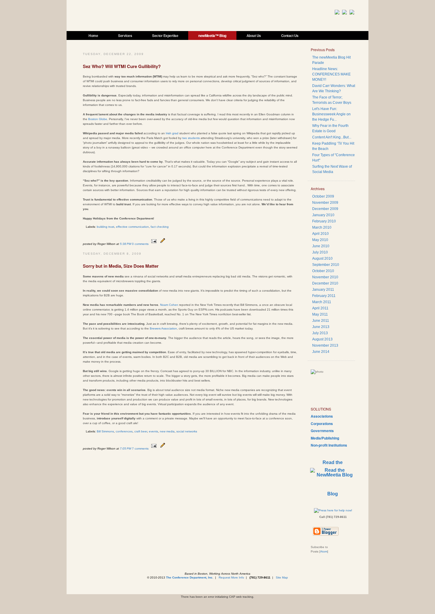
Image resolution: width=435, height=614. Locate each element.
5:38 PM (126, 243)
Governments (322, 430)
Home (93, 35)
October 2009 (323, 196)
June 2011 (320, 321)
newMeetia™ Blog (212, 35)
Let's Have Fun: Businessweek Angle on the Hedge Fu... (331, 114)
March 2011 (321, 302)
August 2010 (322, 258)
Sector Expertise (165, 35)
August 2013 (322, 339)
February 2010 (324, 221)
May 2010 (320, 240)
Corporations (322, 423)
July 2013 (320, 333)
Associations (322, 416)
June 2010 (320, 246)
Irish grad (172, 133)
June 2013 (320, 327)
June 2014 (320, 352)
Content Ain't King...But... (331, 137)
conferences (124, 431)
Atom (323, 551)
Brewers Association (163, 328)
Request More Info (231, 577)
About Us (253, 35)
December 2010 (325, 283)
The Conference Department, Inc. (189, 577)
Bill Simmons (105, 431)
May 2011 (320, 314)
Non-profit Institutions (329, 445)
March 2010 (321, 227)
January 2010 (323, 215)
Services (125, 35)
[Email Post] (153, 243)
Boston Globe (97, 119)
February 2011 (324, 296)
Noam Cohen (169, 304)
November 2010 (325, 277)
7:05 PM (126, 448)
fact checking (160, 226)
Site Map (282, 577)
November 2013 (325, 345)
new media (167, 431)
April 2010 (320, 234)
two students (191, 138)
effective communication (132, 226)
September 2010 (325, 265)
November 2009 (325, 203)
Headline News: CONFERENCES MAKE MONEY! (331, 74)
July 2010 (320, 252)
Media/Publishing (325, 438)
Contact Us (290, 35)
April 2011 (320, 308)
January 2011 (323, 289)
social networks (186, 431)
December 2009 (325, 209)
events (153, 431)
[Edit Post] (162, 243)
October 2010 (323, 271)
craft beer (140, 431)
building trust (105, 226)
